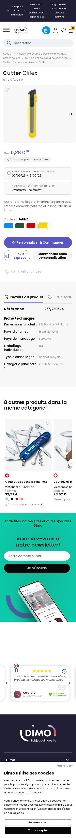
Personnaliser (38, 822)
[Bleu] (8, 226)
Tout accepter (38, 830)
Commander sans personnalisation (52, 256)
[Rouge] (30, 226)
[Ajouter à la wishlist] (8, 90)
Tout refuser (64, 766)
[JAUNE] (42, 226)
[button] (71, 114)
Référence (14, 309)
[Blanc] (54, 226)
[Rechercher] (9, 43)
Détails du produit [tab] (26, 297)
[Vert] (19, 226)
